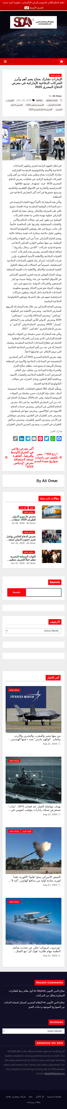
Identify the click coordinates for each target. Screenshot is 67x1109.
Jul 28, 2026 (18, 523)
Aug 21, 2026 (50, 885)
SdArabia (52, 32)
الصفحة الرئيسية (54, 1096)
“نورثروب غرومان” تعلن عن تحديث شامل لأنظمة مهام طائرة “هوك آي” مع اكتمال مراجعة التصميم (36, 951)
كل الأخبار (40, 1096)
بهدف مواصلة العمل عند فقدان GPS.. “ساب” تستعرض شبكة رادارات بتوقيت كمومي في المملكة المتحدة (34, 810)
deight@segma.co (55, 1073)
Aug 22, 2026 (50, 744)
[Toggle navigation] (5, 61)
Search (55, 582)
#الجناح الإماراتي (54, 105)
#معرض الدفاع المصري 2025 (40, 109)
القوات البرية (27, 831)
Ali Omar (57, 96)
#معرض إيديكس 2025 (35, 105)
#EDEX (39, 100)
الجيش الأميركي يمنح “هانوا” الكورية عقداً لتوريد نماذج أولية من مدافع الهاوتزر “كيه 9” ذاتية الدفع (36, 880)
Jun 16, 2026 (18, 543)
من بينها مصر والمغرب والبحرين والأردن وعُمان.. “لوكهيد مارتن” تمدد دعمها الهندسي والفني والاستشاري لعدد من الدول (36, 739)
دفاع (31, 1096)
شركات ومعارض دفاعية (16, 1096)
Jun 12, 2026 (18, 563)
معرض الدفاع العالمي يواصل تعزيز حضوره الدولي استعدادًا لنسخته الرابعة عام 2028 (21, 539)
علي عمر (23, 508)
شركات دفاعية (14, 690)
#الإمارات (10, 100)
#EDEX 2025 (51, 100)
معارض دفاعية (55, 75)
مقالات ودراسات (33, 1102)
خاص (31, 508)
